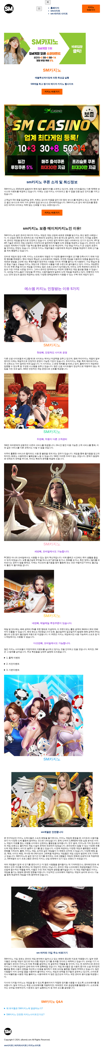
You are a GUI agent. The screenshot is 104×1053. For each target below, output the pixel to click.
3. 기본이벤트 (13, 670)
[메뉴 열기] (39, 9)
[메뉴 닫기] (48, 2)
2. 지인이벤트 (13, 664)
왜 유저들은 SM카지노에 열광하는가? (24, 1008)
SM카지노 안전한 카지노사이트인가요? (25, 1014)
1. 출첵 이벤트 (13, 658)
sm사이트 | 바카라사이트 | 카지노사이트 (22, 1045)
